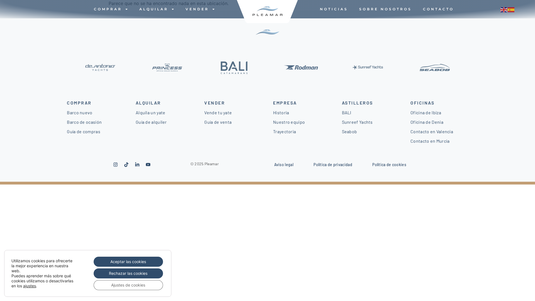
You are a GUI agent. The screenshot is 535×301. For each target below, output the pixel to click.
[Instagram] (115, 164)
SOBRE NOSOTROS (385, 9)
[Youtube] (148, 164)
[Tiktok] (126, 164)
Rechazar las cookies (128, 273)
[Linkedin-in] (137, 164)
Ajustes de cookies (128, 285)
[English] (504, 9)
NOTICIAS (334, 9)
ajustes (29, 285)
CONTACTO (438, 9)
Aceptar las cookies (128, 261)
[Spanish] (511, 9)
